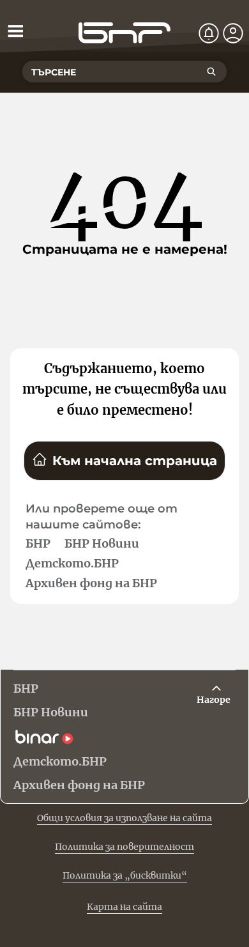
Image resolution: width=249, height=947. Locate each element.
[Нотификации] (209, 33)
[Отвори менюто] (15, 30)
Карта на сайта (124, 906)
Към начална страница (134, 460)
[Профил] (233, 33)
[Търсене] (211, 71)
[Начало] (124, 32)
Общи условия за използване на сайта (124, 818)
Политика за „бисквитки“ (125, 875)
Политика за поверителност (124, 846)
